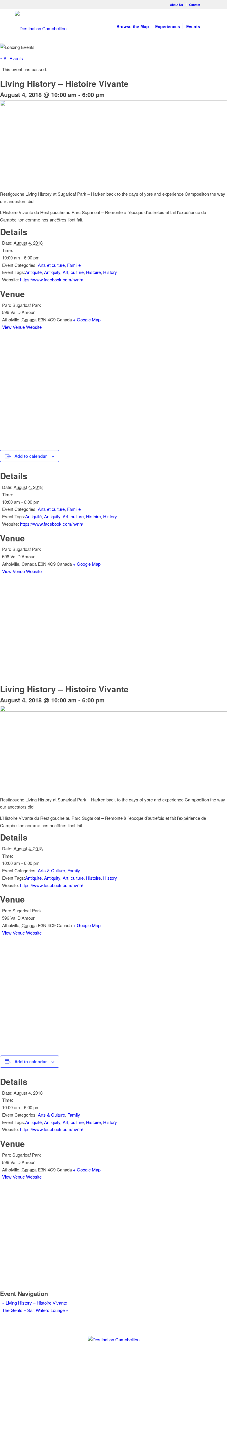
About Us (176, 5)
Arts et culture (51, 265)
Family (73, 870)
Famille (74, 265)
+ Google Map (86, 319)
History (110, 272)
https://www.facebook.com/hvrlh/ (51, 279)
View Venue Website (22, 327)
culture (77, 272)
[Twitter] (103, 1386)
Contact (194, 5)
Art (65, 272)
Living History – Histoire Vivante (34, 1303)
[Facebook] (207, 4)
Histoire (93, 272)
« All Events (11, 58)
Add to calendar (30, 456)
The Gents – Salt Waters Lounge (35, 1310)
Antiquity (52, 272)
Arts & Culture (51, 870)
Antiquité (33, 272)
